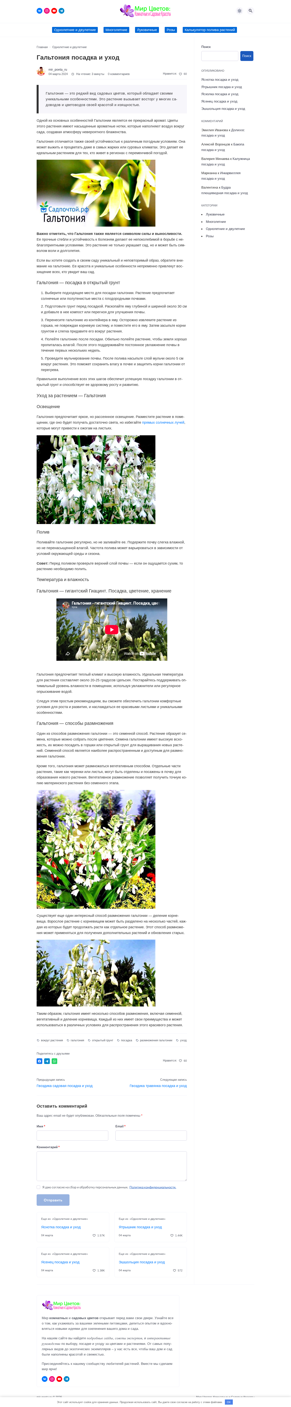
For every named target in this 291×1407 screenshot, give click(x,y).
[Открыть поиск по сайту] (250, 11)
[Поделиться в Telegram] (47, 1061)
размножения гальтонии (156, 1040)
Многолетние (216, 222)
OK (229, 1402)
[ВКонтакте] (39, 11)
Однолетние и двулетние (225, 229)
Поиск (206, 46)
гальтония (77, 1040)
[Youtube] (54, 11)
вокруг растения (52, 1040)
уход (183, 1040)
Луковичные (215, 214)
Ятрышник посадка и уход (140, 1227)
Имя (41, 1126)
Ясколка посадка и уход (219, 94)
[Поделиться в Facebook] (39, 1061)
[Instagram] (47, 11)
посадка (126, 1040)
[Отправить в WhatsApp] (54, 1061)
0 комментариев (119, 74)
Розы (210, 236)
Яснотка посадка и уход (61, 1227)
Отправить (53, 1200)
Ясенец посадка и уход (60, 1262)
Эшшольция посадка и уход (142, 1262)
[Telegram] (61, 11)
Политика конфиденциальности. (152, 1187)
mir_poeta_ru (57, 69)
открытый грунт (102, 1040)
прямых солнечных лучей (163, 422)
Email (120, 1126)
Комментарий (48, 1147)
